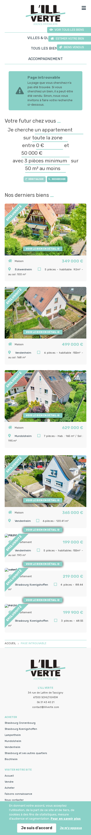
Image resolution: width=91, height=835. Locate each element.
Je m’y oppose (71, 828)
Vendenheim (23, 352)
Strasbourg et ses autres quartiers (26, 753)
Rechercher (59, 179)
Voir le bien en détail (41, 248)
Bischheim (11, 759)
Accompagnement (45, 59)
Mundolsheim (23, 436)
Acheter (9, 787)
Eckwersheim (23, 269)
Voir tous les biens (69, 29)
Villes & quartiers (45, 38)
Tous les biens (45, 48)
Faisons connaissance (18, 793)
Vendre (9, 781)
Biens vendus (73, 47)
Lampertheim (13, 735)
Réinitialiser (36, 179)
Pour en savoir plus (66, 818)
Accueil (9, 775)
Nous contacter (14, 799)
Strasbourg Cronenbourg (20, 722)
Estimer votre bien (69, 38)
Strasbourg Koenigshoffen (21, 729)
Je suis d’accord (36, 828)
